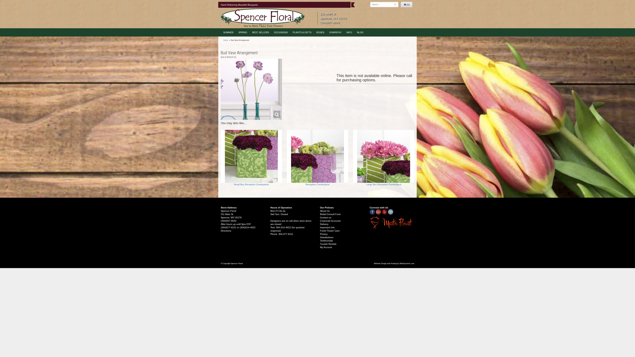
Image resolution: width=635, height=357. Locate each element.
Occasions (281, 32)
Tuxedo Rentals (328, 244)
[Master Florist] (392, 222)
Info (349, 32)
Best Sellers (260, 32)
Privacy (324, 234)
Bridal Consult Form (330, 214)
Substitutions (326, 237)
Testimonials (326, 240)
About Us (325, 211)
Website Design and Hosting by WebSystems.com (394, 263)
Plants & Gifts (302, 32)
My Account (326, 247)
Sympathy (335, 32)
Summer (228, 32)
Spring (242, 32)
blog (360, 32)
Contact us (325, 217)
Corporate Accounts (330, 220)
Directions (226, 230)
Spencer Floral (263, 18)
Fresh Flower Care (330, 230)
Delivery (324, 224)
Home (225, 40)
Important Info (327, 227)
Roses (320, 32)
